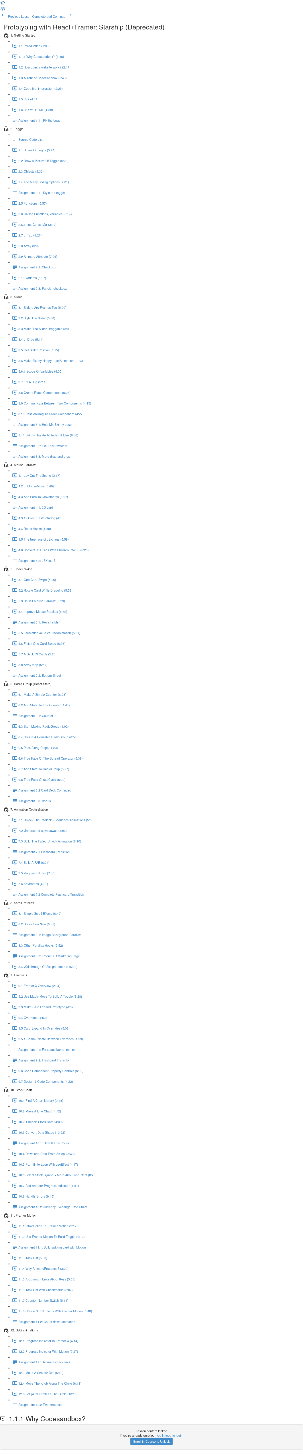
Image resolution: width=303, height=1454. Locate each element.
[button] (2, 4)
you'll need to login (169, 1435)
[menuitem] (2, 10)
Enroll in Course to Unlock (151, 1441)
